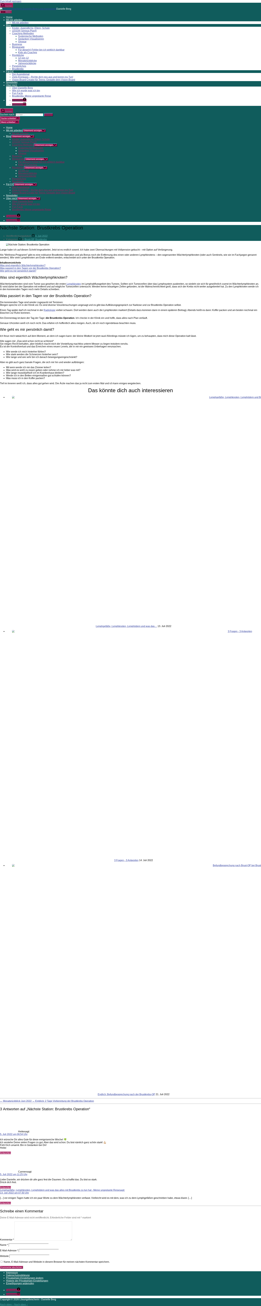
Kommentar (7, 1239)
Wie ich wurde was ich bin (26, 90)
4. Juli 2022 (41, 236)
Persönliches (19, 66)
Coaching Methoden (23, 33)
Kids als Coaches (27, 52)
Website (4, 1256)
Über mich (11, 85)
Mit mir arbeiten (14, 20)
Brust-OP (29, 239)
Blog (8, 25)
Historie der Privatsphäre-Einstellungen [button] (27, 1280)
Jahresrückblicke (27, 63)
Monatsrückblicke (27, 60)
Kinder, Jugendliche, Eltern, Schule (31, 28)
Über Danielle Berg (22, 88)
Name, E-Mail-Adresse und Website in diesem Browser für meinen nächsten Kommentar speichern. (57, 1262)
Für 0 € (10, 71)
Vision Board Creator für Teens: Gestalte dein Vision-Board (43, 79)
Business (17, 44)
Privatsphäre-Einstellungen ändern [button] (24, 1278)
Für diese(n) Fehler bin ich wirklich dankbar (41, 49)
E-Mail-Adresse (9, 1250)
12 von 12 (23, 58)
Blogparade (18, 47)
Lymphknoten (74, 284)
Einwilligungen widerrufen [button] (20, 1283)
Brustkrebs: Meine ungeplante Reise (31, 96)
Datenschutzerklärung (18, 1275)
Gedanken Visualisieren (31, 39)
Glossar (22, 41)
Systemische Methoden (30, 36)
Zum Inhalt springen (10, 1)
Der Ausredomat (20, 74)
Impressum (12, 1272)
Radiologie (49, 310)
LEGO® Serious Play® (24, 30)
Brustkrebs (18, 69)
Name (4, 1245)
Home (9, 17)
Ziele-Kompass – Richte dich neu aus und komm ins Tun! (42, 77)
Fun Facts (17, 93)
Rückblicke (18, 55)
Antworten (5, 1153)
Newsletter (12, 82)
